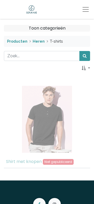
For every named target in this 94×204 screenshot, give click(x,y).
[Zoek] (84, 56)
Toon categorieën (47, 28)
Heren (39, 41)
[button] (86, 68)
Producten (17, 41)
